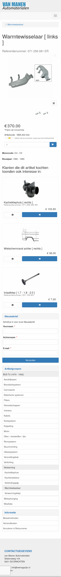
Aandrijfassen (10, 379)
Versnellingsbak (11, 457)
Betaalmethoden (11, 518)
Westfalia (8, 503)
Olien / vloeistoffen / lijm (15, 436)
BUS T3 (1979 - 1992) (13, 374)
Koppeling (8, 426)
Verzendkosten (10, 523)
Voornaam (8, 326)
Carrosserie (9, 389)
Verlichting (8, 462)
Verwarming (9, 467)
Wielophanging (11, 498)
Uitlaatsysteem (11, 451)
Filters (7, 400)
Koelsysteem (10, 420)
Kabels (7, 415)
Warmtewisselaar (13, 487)
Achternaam (9, 337)
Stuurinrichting (10, 446)
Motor (6, 431)
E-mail (6, 348)
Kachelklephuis (12, 472)
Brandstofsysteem (12, 384)
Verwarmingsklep (13, 493)
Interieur (8, 410)
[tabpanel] (38, 113)
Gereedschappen (12, 405)
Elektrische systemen (14, 394)
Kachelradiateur (12, 477)
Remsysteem (10, 441)
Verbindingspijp (12, 482)
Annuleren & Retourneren (15, 528)
